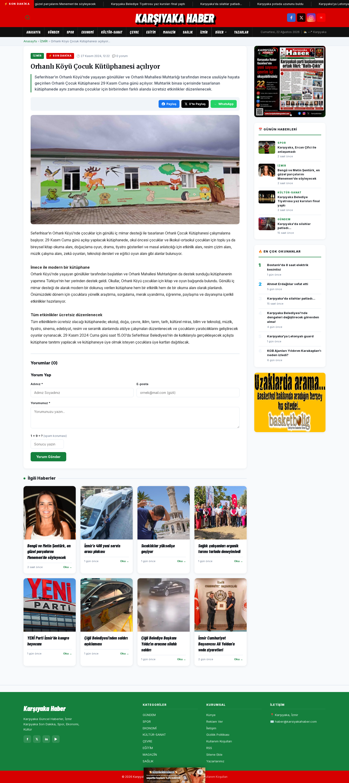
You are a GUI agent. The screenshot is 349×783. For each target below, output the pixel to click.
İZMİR (204, 32)
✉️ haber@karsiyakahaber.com (293, 721)
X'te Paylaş (197, 104)
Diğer (219, 32)
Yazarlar (241, 32)
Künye (211, 715)
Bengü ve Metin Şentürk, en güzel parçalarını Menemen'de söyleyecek (299, 174)
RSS (209, 748)
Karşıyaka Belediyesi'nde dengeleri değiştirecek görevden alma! (293, 317)
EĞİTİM (151, 32)
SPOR (70, 32)
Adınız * (37, 384)
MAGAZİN (169, 32)
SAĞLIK (188, 32)
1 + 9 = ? (49, 436)
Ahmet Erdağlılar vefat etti (287, 284)
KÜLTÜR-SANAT (112, 32)
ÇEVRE (134, 32)
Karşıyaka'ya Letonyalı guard (323, 4)
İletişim (211, 728)
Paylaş (171, 104)
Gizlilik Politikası (217, 734)
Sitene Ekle (214, 754)
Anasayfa (33, 32)
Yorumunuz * (40, 403)
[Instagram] (311, 17)
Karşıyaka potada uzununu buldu (264, 4)
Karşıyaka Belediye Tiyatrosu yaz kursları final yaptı (132, 4)
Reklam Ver (214, 721)
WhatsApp (226, 104)
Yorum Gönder (48, 457)
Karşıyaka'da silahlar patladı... (205, 4)
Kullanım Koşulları (219, 741)
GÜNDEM (53, 32)
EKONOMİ (87, 32)
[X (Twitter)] (301, 17)
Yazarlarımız (215, 761)
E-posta (142, 384)
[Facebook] (291, 17)
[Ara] (28, 18)
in (46, 739)
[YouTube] (321, 17)
